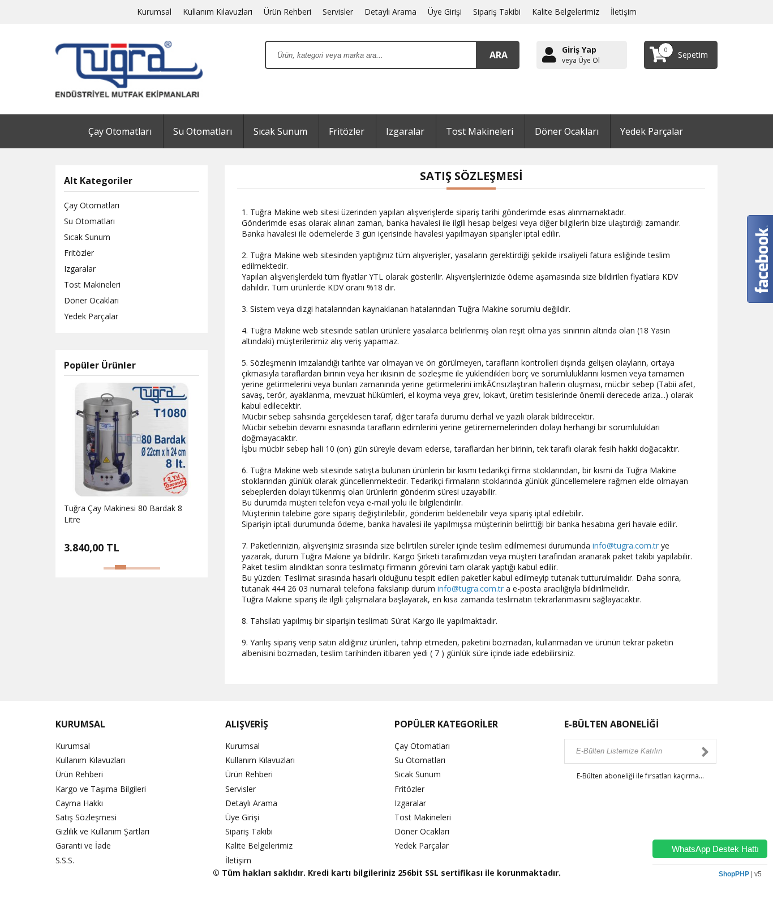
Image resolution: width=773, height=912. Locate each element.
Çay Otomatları (120, 131)
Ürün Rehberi (287, 11)
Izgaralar (405, 131)
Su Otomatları (202, 131)
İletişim (624, 11)
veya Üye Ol (581, 60)
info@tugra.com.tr (625, 545)
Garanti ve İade (83, 845)
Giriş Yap (579, 49)
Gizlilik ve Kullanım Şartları (102, 831)
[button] (109, 568)
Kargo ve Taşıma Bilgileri (100, 788)
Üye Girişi (445, 11)
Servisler (338, 11)
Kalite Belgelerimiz (565, 11)
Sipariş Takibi (497, 11)
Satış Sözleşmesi (86, 817)
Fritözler (346, 131)
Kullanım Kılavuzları (217, 11)
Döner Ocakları (567, 131)
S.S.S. (64, 860)
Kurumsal (154, 11)
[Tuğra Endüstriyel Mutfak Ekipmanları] (129, 68)
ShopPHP (734, 874)
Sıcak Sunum (280, 131)
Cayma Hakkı (79, 803)
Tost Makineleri (479, 131)
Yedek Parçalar (651, 131)
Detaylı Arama (390, 11)
